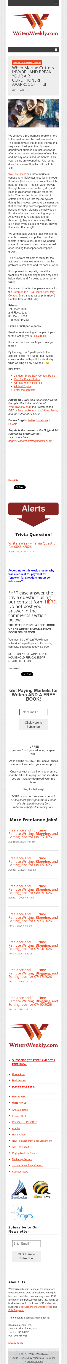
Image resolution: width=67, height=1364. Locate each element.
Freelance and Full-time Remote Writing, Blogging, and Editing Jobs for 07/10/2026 (33, 1001)
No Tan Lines (17, 174)
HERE (50, 602)
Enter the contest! (24, 390)
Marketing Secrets (22, 1159)
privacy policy (15, 1343)
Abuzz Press (45, 1306)
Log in (15, 1357)
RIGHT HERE (42, 336)
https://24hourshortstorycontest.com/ (30, 441)
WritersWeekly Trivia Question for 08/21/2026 (33, 545)
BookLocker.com (27, 410)
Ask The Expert (20, 1147)
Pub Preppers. (16, 1310)
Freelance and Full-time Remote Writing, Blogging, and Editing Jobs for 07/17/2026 (33, 973)
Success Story (20, 1171)
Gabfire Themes (35, 1361)
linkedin (12, 424)
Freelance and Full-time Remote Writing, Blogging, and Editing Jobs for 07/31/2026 (33, 917)
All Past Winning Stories (28, 382)
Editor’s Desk (19, 1116)
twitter (31, 420)
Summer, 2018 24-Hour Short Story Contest (31, 293)
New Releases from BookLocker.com (32, 1140)
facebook (42, 420)
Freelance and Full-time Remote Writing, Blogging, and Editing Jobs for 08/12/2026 (33, 861)
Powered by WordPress (32, 1357)
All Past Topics (22, 386)
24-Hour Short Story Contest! (27, 1165)
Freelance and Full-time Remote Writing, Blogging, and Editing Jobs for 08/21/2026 (33, 833)
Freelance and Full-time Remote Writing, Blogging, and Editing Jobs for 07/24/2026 (33, 945)
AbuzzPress (50, 410)
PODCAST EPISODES (24, 1122)
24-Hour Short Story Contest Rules (34, 375)
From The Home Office (27, 62)
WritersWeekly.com (19, 407)
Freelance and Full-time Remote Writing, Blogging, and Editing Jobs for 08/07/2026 (33, 889)
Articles (16, 1128)
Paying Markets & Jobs (24, 1153)
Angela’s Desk (20, 1109)
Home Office (18, 1134)
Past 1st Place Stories (27, 379)
